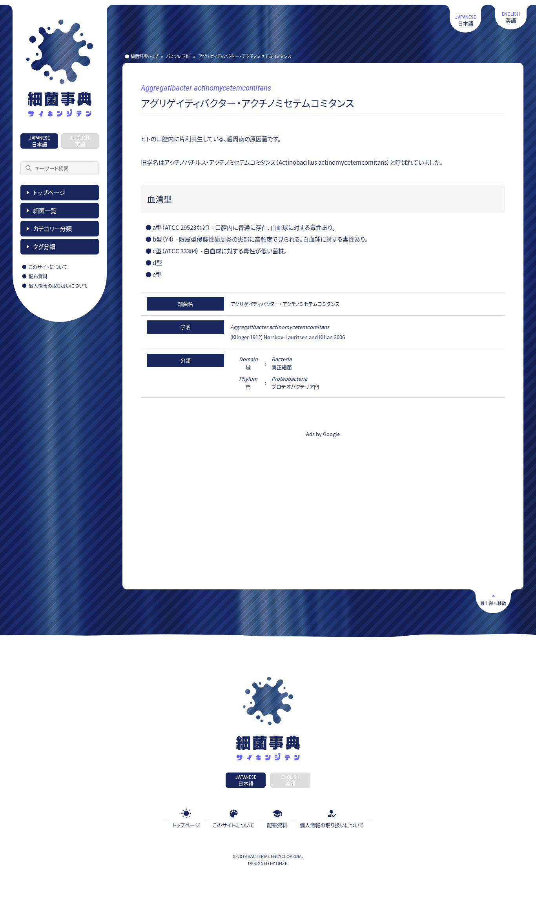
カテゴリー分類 (52, 228)
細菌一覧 (45, 210)
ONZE (281, 863)
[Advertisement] (228, 499)
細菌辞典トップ (145, 56)
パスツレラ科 (178, 56)
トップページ (49, 192)
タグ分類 (44, 246)
